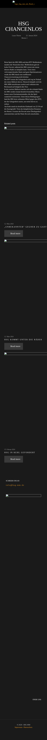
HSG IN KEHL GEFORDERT (19, 453)
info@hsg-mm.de (15, 485)
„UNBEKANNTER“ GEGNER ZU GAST (25, 227)
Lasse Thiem (16, 36)
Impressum (19, 727)
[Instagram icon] (25, 731)
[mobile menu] (43, 4)
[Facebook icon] (22, 731)
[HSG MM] (23, 4)
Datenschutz (28, 727)
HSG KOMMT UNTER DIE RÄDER (23, 340)
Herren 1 (25, 38)
